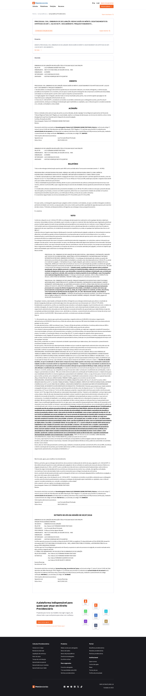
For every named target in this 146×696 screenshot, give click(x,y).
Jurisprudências (42, 14)
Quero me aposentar (107, 3)
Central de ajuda (94, 664)
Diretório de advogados (67, 656)
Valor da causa (36, 656)
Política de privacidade (95, 673)
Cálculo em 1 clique (37, 648)
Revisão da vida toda (38, 651)
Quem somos (93, 661)
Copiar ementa (103, 31)
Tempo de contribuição (39, 659)
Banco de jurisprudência (67, 653)
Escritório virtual (66, 659)
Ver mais (37, 50)
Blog (93, 3)
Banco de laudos (65, 651)
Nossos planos (105, 6)
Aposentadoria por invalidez (40, 665)
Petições (53, 6)
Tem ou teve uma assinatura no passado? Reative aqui (50, 626)
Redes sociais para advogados (69, 648)
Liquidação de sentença (39, 653)
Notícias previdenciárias (68, 673)
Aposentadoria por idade (39, 668)
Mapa (90, 667)
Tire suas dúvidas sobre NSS (69, 670)
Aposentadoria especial (39, 662)
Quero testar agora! (43, 622)
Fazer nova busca (107, 14)
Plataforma (44, 6)
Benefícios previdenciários (96, 648)
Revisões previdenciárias (96, 651)
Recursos (61, 6)
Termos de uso (93, 670)
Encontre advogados (67, 667)
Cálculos (35, 6)
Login (98, 3)
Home (34, 14)
